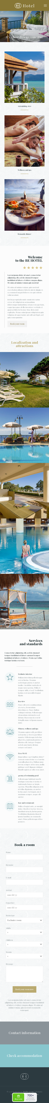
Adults (8, 928)
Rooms (9, 952)
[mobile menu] (45, 5)
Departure (10, 903)
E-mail (8, 877)
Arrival (8, 890)
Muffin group (28, 1091)
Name (8, 852)
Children (9, 940)
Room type (10, 915)
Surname (9, 865)
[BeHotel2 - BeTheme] (24, 5)
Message (9, 964)
